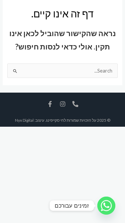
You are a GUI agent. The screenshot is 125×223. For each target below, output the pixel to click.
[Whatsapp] (106, 206)
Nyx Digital (24, 120)
